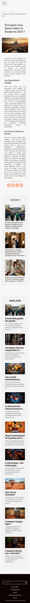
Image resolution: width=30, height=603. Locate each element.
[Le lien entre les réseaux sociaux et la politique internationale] (15, 398)
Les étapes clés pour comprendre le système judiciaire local (14, 351)
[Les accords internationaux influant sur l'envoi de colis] (15, 368)
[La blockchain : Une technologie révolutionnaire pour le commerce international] (15, 454)
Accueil (3, 12)
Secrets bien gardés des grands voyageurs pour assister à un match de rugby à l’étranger (14, 225)
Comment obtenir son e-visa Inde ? (13, 552)
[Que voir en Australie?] (15, 484)
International (11, 12)
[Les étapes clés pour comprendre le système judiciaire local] (15, 339)
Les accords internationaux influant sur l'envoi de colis (14, 381)
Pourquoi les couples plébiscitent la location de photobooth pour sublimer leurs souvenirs (14, 252)
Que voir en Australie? (10, 493)
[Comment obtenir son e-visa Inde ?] (15, 542)
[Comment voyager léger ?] (15, 513)
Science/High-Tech (15, 595)
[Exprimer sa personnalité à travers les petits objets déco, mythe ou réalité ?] (15, 268)
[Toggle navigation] (4, 3)
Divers (15, 598)
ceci (22, 92)
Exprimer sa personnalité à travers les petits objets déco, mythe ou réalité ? (15, 279)
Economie (15, 587)
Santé (15, 592)
